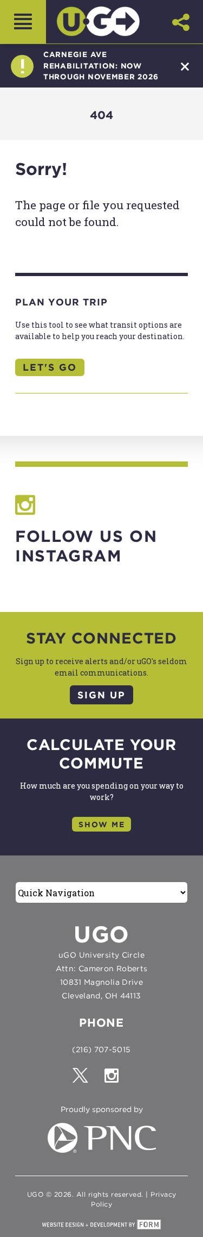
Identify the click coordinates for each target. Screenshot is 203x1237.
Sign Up (101, 695)
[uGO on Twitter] (88, 1079)
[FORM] (101, 1224)
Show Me (101, 824)
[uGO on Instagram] (117, 1079)
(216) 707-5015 (101, 1049)
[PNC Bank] (102, 1150)
